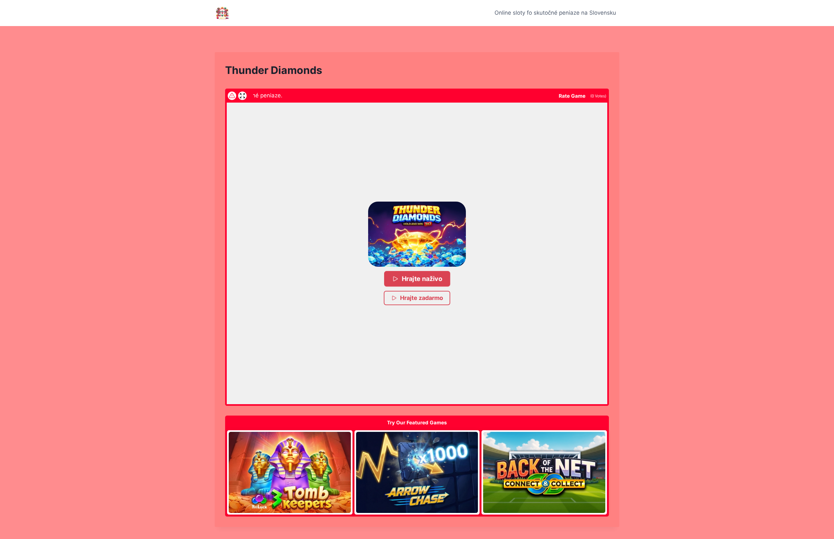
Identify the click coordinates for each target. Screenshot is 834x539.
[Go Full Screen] (242, 96)
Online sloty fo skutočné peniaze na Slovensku (555, 12)
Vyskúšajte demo (290, 472)
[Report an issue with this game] (232, 96)
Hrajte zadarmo (421, 297)
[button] (417, 234)
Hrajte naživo (422, 278)
